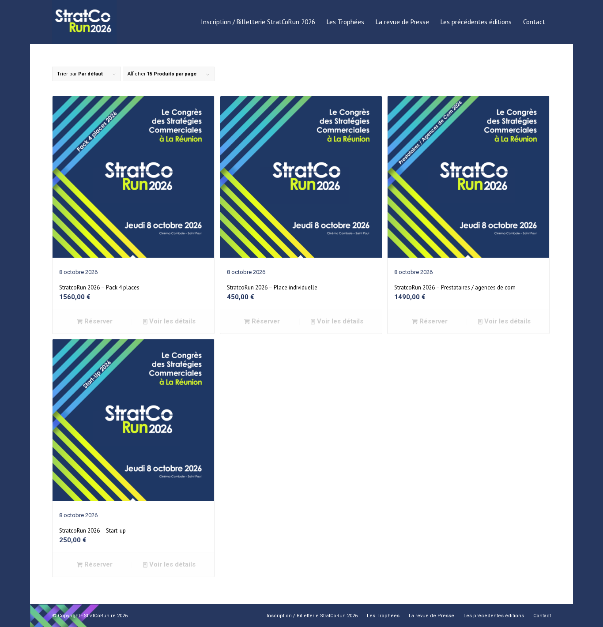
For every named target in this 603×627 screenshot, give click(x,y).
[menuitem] (258, 22)
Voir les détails (171, 321)
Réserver (98, 321)
